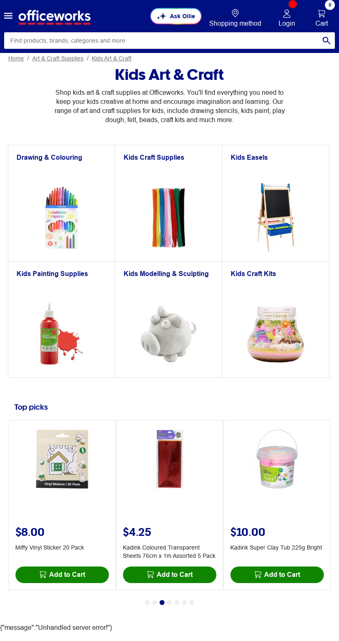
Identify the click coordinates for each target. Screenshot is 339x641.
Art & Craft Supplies (58, 58)
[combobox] (169, 40)
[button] (8, 16)
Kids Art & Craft (111, 58)
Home (16, 58)
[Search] (326, 40)
